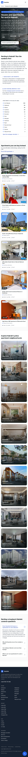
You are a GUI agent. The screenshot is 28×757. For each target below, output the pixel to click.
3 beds (2, 724)
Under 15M (3, 711)
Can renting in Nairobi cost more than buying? (14, 648)
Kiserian (3, 699)
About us (3, 734)
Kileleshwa (3, 691)
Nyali (16, 695)
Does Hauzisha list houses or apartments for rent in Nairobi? (14, 626)
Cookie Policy (17, 746)
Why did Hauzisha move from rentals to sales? (14, 642)
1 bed (2, 721)
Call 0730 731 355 (6, 681)
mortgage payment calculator (14, 90)
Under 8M (3, 707)
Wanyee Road (18, 699)
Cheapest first (4, 715)
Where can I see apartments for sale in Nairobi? (14, 654)
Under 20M (3, 713)
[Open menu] (25, 2)
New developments (5, 736)
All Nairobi (3, 687)
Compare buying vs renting (10, 46)
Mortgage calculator (5, 732)
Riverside (17, 691)
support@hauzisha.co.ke (6, 748)
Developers (3, 738)
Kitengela (17, 693)
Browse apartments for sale (9, 42)
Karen (16, 697)
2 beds (2, 722)
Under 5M (3, 705)
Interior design (4, 740)
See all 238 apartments (6, 151)
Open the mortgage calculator (10, 134)
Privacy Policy (11, 746)
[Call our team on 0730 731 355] (25, 754)
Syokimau (17, 689)
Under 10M (3, 709)
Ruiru (2, 693)
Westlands (17, 687)
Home (2, 6)
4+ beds (3, 726)
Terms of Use (4, 746)
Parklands (3, 695)
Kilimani (2, 689)
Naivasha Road (4, 697)
